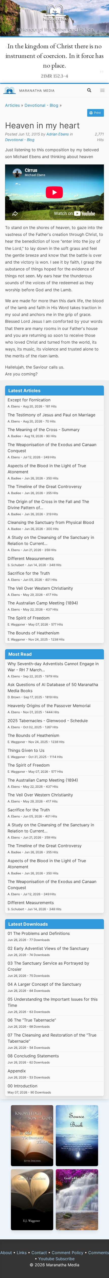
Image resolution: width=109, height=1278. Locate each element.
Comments (98, 1252)
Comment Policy (67, 1252)
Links (22, 1252)
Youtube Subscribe (56, 1258)
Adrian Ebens (57, 134)
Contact (39, 1252)
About (6, 1252)
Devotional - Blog (41, 105)
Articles (12, 105)
